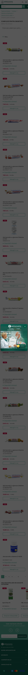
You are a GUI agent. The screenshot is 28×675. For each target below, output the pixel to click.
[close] (25, 326)
